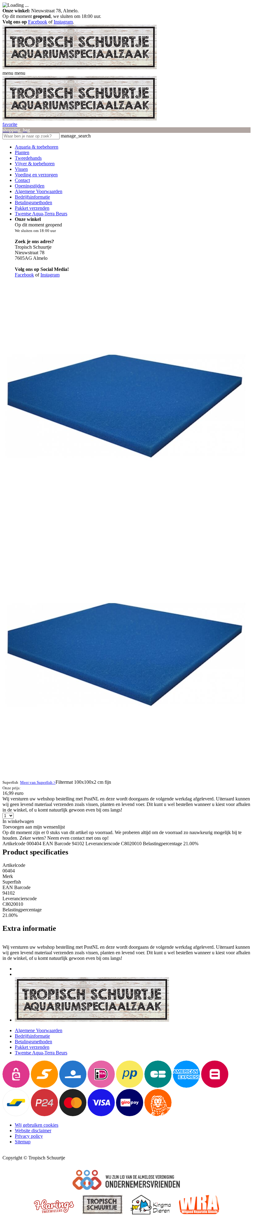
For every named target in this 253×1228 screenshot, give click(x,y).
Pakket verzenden (32, 208)
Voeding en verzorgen (36, 174)
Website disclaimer (33, 1130)
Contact (22, 180)
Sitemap (23, 1141)
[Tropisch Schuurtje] (79, 67)
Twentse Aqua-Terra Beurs (41, 213)
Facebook (37, 21)
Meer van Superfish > (38, 782)
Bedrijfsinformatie (32, 197)
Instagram (63, 21)
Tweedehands (28, 158)
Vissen (21, 169)
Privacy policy (29, 1136)
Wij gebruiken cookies (36, 1125)
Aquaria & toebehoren (36, 147)
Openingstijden (29, 185)
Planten (22, 152)
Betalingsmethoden (33, 202)
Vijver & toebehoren (35, 163)
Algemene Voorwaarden (38, 191)
